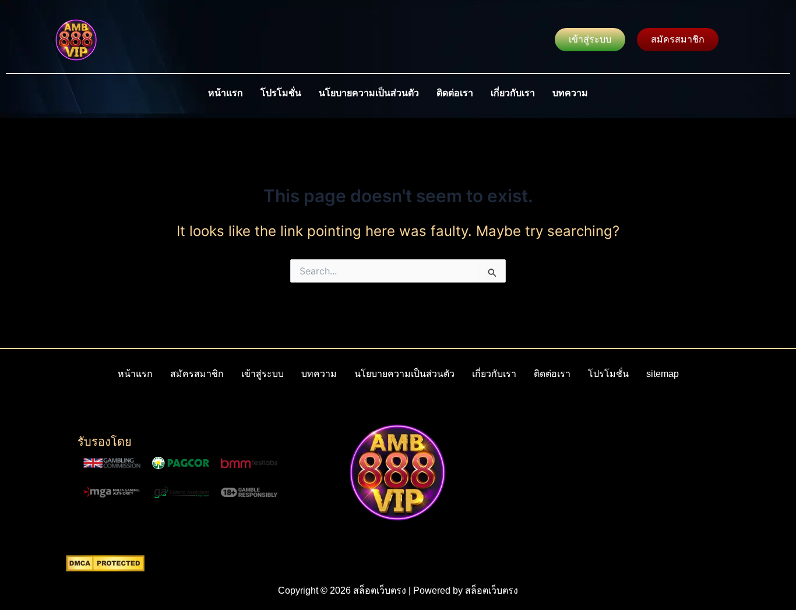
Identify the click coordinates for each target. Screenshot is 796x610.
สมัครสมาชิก (197, 374)
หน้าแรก (225, 93)
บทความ (570, 93)
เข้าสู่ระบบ (262, 374)
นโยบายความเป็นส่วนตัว (369, 93)
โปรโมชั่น (280, 93)
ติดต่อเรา (454, 93)
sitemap (662, 374)
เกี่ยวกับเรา (513, 93)
